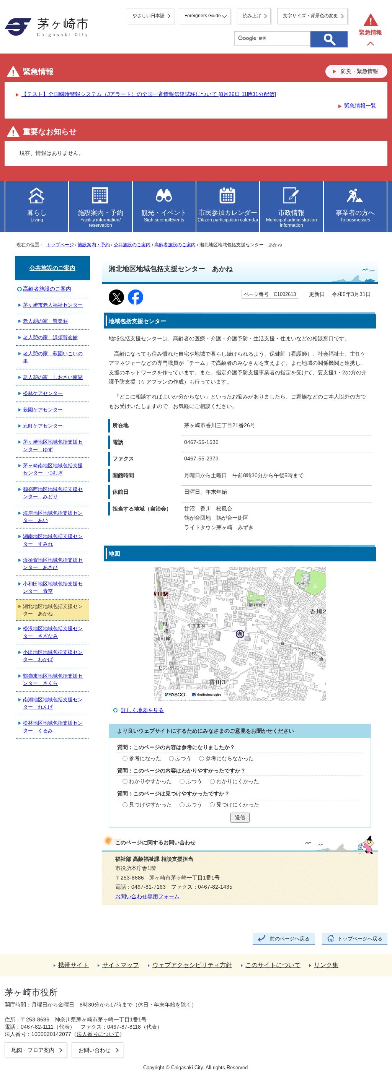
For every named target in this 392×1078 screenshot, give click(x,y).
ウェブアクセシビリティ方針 (192, 965)
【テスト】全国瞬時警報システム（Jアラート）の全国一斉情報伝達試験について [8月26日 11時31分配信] (148, 94)
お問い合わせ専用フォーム (147, 896)
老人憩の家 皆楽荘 (45, 321)
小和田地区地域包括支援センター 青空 (53, 587)
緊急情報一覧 (360, 106)
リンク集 (326, 965)
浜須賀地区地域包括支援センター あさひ (53, 563)
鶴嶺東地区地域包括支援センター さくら (53, 679)
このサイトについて (273, 965)
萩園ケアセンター (43, 410)
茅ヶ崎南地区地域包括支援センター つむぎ (53, 469)
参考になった (145, 758)
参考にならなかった (230, 758)
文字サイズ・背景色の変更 (310, 15)
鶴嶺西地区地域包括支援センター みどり (53, 492)
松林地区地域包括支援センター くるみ (53, 726)
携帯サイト (73, 965)
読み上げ (252, 15)
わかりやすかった (150, 781)
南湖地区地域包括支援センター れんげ (53, 703)
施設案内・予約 (94, 244)
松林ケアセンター (43, 393)
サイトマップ (120, 965)
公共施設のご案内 (132, 244)
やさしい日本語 (148, 15)
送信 (240, 817)
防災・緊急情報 (359, 71)
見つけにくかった (237, 805)
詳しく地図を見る (142, 710)
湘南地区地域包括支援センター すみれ (53, 539)
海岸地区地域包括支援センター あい (53, 516)
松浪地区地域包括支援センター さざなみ (53, 632)
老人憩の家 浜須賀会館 (50, 337)
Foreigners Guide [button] (203, 15)
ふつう (183, 758)
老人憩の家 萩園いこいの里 (53, 357)
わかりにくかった (237, 781)
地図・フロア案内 (32, 1050)
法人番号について (98, 1034)
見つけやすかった (150, 805)
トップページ (60, 244)
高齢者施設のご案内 (175, 244)
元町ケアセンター (43, 426)
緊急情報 (370, 32)
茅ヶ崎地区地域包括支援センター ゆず (53, 445)
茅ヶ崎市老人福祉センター (53, 305)
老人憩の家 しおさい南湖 (53, 377)
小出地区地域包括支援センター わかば (53, 655)
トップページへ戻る (360, 938)
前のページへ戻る (290, 938)
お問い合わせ (94, 1050)
